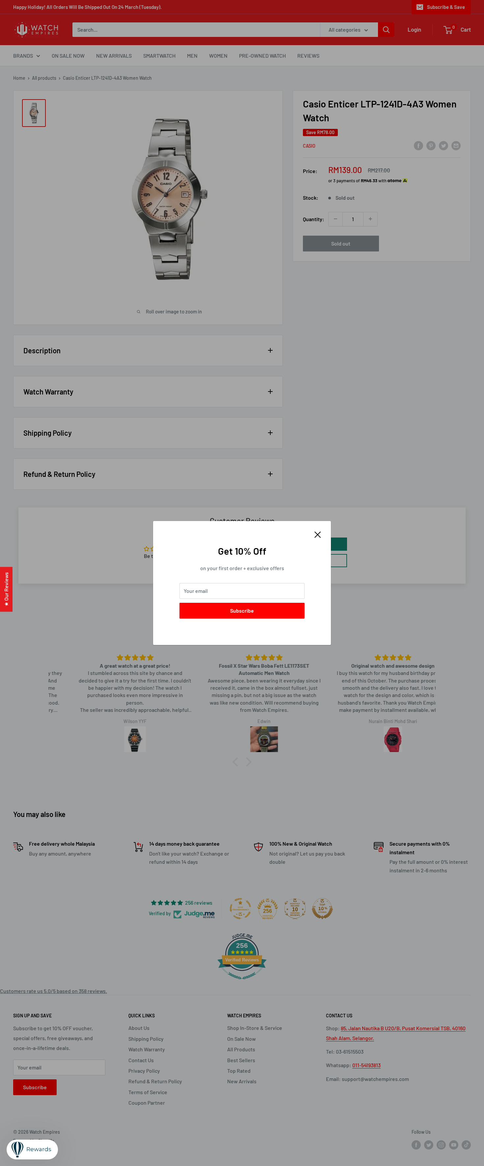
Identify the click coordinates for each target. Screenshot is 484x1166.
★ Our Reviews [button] (6, 589)
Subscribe (242, 610)
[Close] (317, 534)
